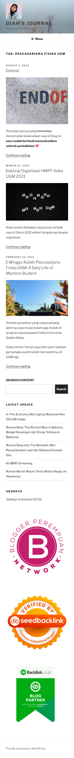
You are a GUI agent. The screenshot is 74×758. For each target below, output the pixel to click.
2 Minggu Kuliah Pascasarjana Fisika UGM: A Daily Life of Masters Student (33, 268)
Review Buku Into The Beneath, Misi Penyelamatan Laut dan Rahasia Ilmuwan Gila (34, 450)
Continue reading (18, 155)
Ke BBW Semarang (19, 463)
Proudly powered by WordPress (26, 748)
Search (61, 389)
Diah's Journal (29, 23)
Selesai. (13, 70)
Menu (39, 38)
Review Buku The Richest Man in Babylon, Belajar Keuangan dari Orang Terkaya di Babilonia (34, 432)
